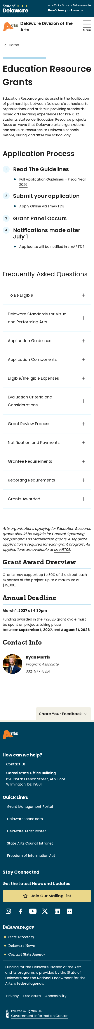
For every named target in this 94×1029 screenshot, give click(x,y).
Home (14, 44)
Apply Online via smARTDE (41, 206)
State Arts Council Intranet (30, 843)
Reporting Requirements (31, 480)
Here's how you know (64, 10)
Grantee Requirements (30, 461)
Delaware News (21, 946)
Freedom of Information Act (31, 855)
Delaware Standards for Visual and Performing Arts (37, 318)
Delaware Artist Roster (26, 831)
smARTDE (62, 549)
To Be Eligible (20, 295)
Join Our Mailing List (50, 896)
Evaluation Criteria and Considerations (30, 401)
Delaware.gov (18, 927)
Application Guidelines (29, 340)
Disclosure (32, 995)
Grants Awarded (24, 499)
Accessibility (55, 995)
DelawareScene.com (25, 818)
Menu (87, 30)
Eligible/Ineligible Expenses (33, 378)
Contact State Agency (26, 954)
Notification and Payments (34, 442)
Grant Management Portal (30, 806)
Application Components (32, 359)
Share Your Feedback (61, 713)
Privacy (12, 995)
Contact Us (16, 764)
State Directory (21, 937)
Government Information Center (39, 1015)
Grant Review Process (29, 423)
